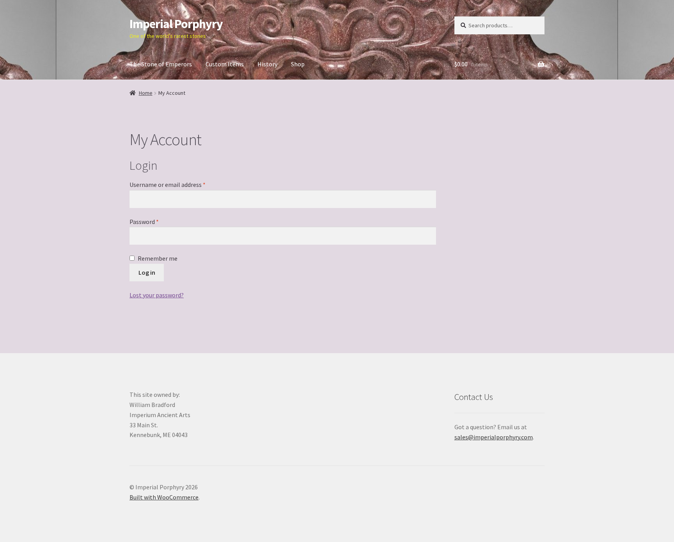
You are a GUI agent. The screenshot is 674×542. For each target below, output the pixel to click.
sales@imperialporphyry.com (493, 437)
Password (155, 221)
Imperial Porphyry (176, 24)
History (267, 64)
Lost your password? (156, 295)
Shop (298, 64)
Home (146, 92)
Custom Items (225, 64)
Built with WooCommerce (164, 497)
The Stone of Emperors (160, 64)
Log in (146, 272)
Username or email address (179, 184)
